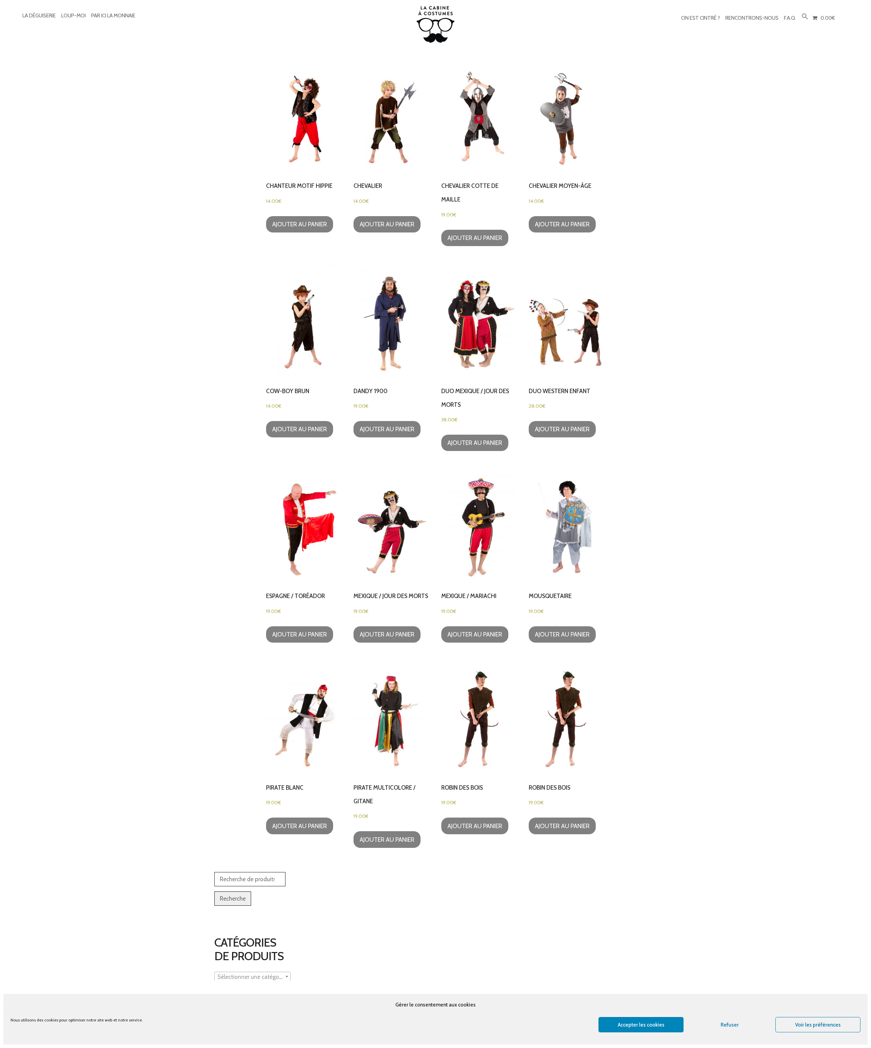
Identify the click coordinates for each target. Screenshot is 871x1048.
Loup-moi (73, 16)
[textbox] (252, 977)
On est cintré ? (700, 18)
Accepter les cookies (641, 1025)
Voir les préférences (818, 1025)
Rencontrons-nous (751, 18)
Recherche (233, 898)
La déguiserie (39, 16)
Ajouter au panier (299, 224)
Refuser (730, 1025)
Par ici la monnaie (113, 16)
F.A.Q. (790, 18)
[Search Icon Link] (805, 16)
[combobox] (252, 976)
